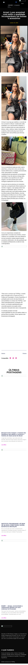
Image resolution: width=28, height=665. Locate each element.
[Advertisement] (14, 334)
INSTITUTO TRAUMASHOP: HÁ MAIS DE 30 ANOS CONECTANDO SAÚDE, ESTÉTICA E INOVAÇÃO (13, 525)
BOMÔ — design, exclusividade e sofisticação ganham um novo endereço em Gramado (12, 607)
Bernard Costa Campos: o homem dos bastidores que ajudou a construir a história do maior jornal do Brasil (13, 434)
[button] (16, 2)
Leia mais (3, 444)
